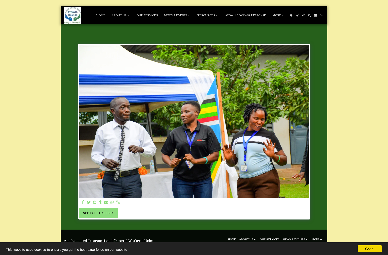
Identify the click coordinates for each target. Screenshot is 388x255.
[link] (118, 202)
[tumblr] (100, 202)
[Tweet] (89, 202)
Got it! (369, 248)
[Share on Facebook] (83, 202)
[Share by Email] (106, 202)
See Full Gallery (98, 213)
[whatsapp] (112, 202)
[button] (121, 15)
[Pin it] (95, 202)
